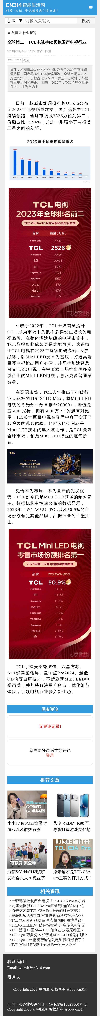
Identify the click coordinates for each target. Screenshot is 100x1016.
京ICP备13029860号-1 (68, 1004)
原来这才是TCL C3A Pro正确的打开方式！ (72, 874)
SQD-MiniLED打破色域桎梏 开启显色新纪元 (48, 925)
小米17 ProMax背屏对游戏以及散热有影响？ (27, 827)
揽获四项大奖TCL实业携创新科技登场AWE (47, 915)
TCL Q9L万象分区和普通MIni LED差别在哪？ (49, 935)
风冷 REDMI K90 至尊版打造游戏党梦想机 (72, 827)
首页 (14, 33)
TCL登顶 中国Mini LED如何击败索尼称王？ (47, 930)
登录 (50, 755)
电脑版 (13, 976)
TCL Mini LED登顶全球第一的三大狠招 (44, 945)
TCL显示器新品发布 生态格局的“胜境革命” (47, 920)
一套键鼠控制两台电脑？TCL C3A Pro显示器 (48, 901)
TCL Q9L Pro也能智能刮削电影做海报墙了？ (48, 940)
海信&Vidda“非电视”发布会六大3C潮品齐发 (26, 875)
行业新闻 (29, 33)
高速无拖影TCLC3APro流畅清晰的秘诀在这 (47, 906)
